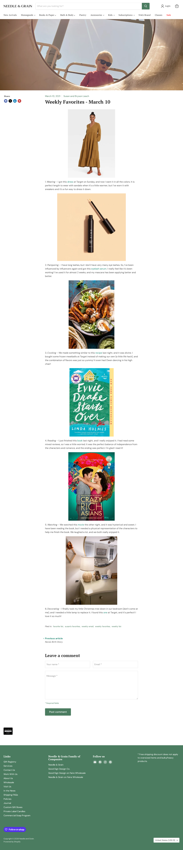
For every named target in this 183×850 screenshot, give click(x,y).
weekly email (88, 626)
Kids (110, 15)
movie (81, 524)
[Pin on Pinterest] (19, 101)
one (105, 612)
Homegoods (27, 15)
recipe (98, 352)
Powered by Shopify (12, 841)
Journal (7, 803)
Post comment (58, 712)
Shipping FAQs (11, 794)
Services (8, 765)
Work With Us (10, 774)
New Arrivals (10, 15)
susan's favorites (72, 626)
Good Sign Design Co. (59, 768)
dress (70, 181)
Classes (158, 15)
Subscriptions (126, 15)
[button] (166, 6)
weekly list (116, 626)
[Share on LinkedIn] (15, 101)
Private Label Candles (14, 811)
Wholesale (9, 782)
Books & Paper (47, 15)
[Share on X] (10, 101)
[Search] (146, 6)
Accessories (96, 15)
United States (165, 840)
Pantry (82, 15)
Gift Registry (10, 761)
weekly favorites (102, 626)
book (79, 440)
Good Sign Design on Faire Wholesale (67, 773)
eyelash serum (98, 268)
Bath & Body (67, 15)
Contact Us (9, 770)
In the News (9, 790)
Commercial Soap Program (17, 815)
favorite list (58, 626)
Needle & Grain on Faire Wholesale (65, 777)
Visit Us (7, 786)
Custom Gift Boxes (13, 807)
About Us (8, 778)
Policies (7, 799)
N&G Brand (145, 15)
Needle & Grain (55, 764)
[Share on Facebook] (5, 101)
